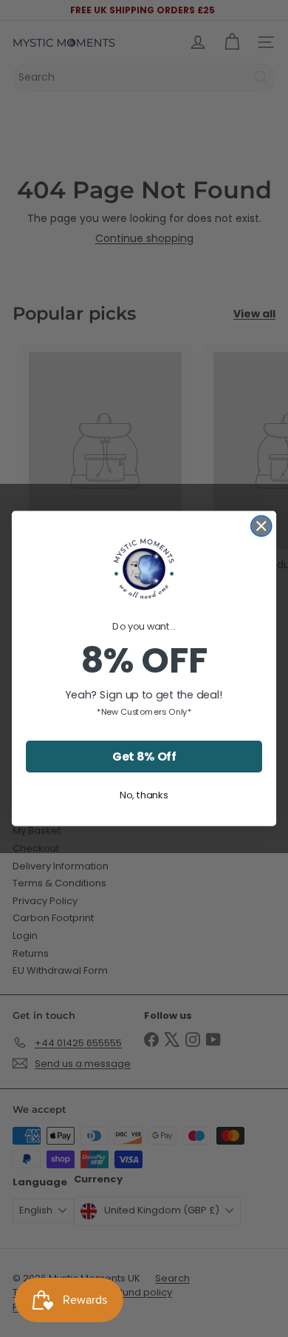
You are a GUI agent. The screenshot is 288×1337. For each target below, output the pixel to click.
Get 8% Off (144, 756)
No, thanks (144, 794)
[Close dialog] (261, 526)
